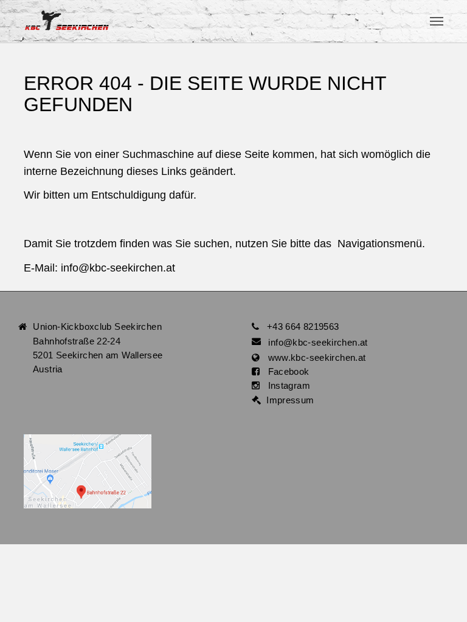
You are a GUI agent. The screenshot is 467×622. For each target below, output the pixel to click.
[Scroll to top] (440, 595)
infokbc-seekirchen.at (118, 268)
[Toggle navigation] (436, 21)
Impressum (287, 400)
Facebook (284, 371)
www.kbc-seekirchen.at (312, 357)
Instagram (285, 385)
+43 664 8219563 (303, 326)
